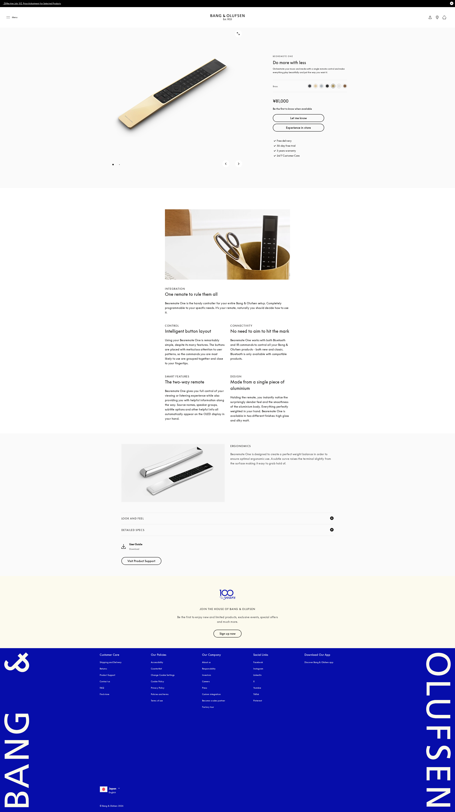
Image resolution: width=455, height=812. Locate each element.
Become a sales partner (213, 700)
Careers (206, 681)
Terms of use (157, 700)
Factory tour (208, 707)
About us (206, 662)
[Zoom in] (238, 33)
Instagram (258, 668)
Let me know (298, 118)
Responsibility (209, 668)
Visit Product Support (141, 561)
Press (204, 687)
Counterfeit (156, 668)
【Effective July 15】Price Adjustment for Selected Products (32, 3)
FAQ (102, 687)
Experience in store (298, 127)
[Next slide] (238, 163)
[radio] (309, 86)
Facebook (258, 662)
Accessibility (157, 662)
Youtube (257, 687)
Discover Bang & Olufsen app (318, 662)
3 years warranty (286, 150)
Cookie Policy (157, 681)
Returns (103, 668)
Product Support (107, 675)
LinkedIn (257, 675)
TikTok (256, 694)
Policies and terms (159, 694)
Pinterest (257, 700)
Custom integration (211, 694)
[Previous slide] (225, 163)
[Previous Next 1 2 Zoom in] (173, 97)
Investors (206, 675)
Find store (104, 694)
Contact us (105, 681)
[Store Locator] (437, 17)
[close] (451, 3)
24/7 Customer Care (288, 155)
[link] (430, 17)
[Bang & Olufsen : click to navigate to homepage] (227, 17)
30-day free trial (286, 145)
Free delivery (284, 140)
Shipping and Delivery (111, 662)
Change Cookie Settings (163, 675)
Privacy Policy (157, 687)
